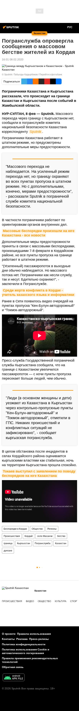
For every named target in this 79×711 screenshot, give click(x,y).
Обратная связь (13, 667)
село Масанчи (45, 536)
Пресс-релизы (39, 638)
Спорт (74, 601)
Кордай (29, 536)
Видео (30, 601)
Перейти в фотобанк (50, 74)
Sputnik (35, 132)
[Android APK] (14, 678)
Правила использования (34, 633)
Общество (37, 529)
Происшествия (12, 536)
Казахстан (60, 543)
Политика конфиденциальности (23, 644)
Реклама (22, 638)
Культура (60, 601)
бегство (61, 536)
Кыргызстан (23, 543)
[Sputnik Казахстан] (11, 28)
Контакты (8, 638)
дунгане (8, 550)
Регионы (52, 529)
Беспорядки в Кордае (15, 529)
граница (8, 543)
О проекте (9, 633)
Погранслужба (42, 543)
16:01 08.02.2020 (12, 59)
